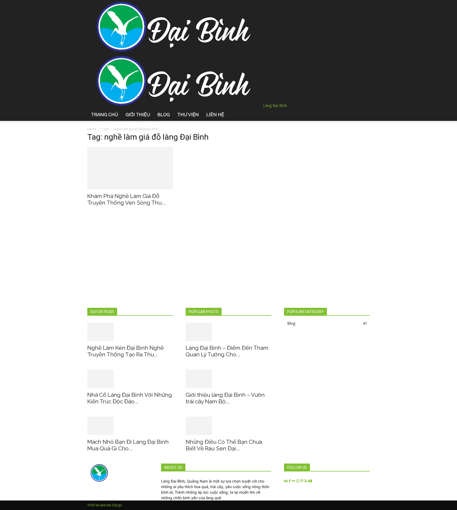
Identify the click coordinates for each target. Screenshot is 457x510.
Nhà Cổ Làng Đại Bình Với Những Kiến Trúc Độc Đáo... (129, 398)
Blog (163, 114)
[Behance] (286, 481)
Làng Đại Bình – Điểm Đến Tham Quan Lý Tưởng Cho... (227, 351)
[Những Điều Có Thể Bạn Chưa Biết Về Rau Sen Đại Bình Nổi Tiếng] (228, 426)
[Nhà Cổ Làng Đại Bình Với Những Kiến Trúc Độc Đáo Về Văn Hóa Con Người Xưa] (130, 379)
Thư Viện (188, 114)
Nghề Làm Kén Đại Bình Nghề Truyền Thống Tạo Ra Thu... (125, 351)
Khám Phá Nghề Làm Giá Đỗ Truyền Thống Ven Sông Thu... (126, 199)
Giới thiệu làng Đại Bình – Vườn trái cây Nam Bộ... (225, 398)
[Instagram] (298, 481)
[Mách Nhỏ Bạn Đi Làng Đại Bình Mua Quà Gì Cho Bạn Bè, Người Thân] (130, 426)
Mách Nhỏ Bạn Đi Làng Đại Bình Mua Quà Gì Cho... (128, 445)
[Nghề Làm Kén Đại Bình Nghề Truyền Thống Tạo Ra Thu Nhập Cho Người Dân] (130, 332)
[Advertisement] (228, 268)
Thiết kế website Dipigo (104, 505)
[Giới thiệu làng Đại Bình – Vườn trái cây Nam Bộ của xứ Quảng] (228, 379)
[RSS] (306, 481)
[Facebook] (290, 481)
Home (92, 129)
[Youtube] (310, 481)
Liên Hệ (215, 114)
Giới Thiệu (138, 114)
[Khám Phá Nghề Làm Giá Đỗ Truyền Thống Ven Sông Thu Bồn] (130, 168)
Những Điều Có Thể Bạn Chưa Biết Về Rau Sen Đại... (224, 445)
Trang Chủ (104, 114)
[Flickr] (294, 481)
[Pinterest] (302, 481)
